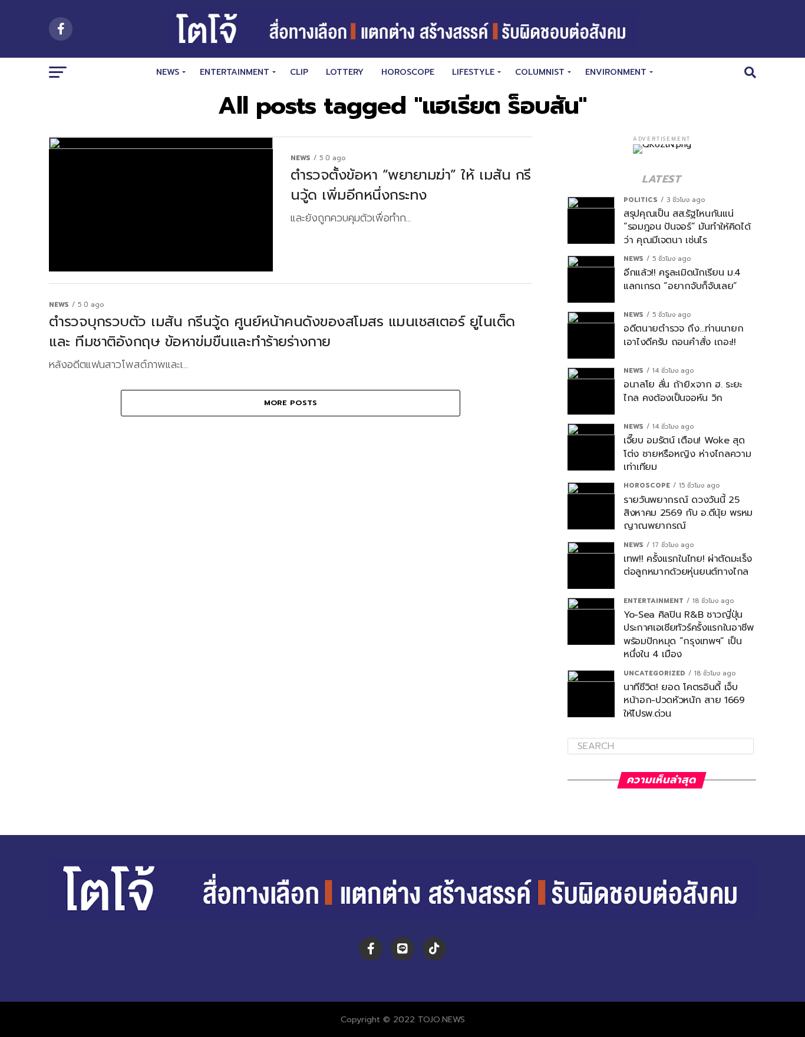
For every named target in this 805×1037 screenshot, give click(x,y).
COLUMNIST (540, 72)
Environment (615, 72)
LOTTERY (345, 72)
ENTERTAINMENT (234, 72)
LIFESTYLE (473, 72)
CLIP (299, 72)
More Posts (291, 402)
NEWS (167, 72)
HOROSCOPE (407, 72)
